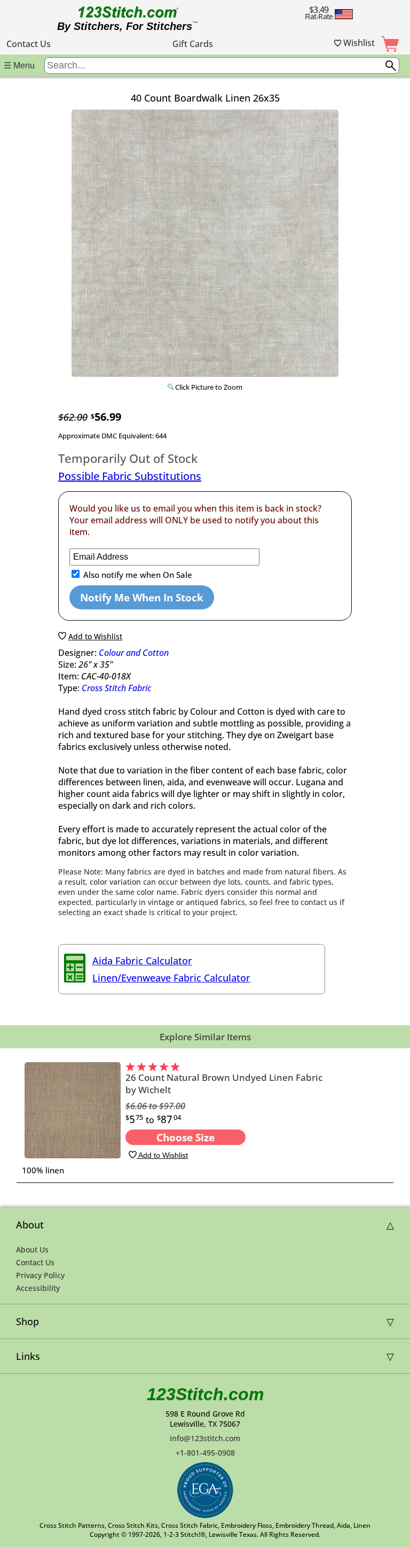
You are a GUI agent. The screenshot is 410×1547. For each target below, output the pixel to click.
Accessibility (38, 1288)
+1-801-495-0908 (205, 1453)
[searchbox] (221, 65)
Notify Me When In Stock (141, 597)
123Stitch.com (205, 1394)
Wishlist (358, 43)
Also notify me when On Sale (136, 574)
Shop (27, 1321)
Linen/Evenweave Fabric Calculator (171, 977)
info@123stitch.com (205, 1438)
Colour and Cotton (134, 653)
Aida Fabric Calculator (142, 960)
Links (28, 1356)
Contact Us (28, 44)
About (30, 1224)
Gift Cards (192, 44)
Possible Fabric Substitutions (129, 476)
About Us (32, 1249)
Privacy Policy (40, 1275)
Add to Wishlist (162, 1155)
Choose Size (185, 1137)
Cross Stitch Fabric (116, 688)
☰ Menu (19, 65)
